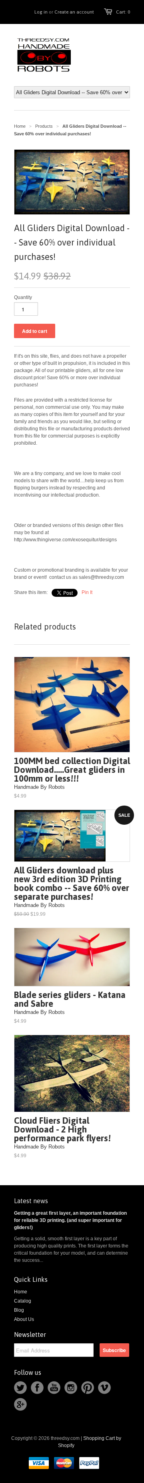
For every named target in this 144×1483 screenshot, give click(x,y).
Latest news (31, 1200)
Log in (41, 12)
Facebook (37, 1387)
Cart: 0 (123, 12)
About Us (24, 1319)
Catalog (22, 1301)
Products (44, 126)
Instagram (70, 1387)
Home (20, 1292)
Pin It (87, 592)
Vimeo (104, 1387)
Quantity (23, 297)
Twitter (20, 1387)
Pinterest (87, 1387)
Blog (19, 1310)
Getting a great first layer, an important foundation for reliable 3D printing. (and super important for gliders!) (70, 1220)
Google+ (20, 1404)
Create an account (74, 12)
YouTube (54, 1387)
